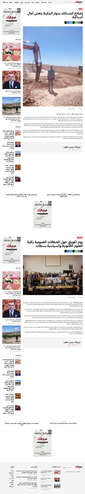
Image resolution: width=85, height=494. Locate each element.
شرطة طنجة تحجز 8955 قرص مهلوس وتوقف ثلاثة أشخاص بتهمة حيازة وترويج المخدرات (27, 484)
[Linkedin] (68, 22)
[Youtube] (69, 150)
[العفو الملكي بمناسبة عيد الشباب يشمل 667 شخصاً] (11, 80)
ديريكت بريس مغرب (71, 108)
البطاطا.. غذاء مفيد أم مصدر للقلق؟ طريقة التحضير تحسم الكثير (9, 169)
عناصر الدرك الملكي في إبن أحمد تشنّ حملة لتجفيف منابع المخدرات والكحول (26, 471)
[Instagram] (78, 150)
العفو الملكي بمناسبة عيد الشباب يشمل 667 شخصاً (13, 92)
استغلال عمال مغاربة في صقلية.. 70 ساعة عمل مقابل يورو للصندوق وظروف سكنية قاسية (12, 118)
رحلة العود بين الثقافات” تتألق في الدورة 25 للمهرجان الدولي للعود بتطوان (63, 195)
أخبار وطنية (18, 68)
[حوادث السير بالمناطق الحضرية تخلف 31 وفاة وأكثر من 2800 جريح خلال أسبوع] (18, 179)
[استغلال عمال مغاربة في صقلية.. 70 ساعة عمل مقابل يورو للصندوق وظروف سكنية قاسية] (11, 106)
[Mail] (74, 150)
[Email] (65, 22)
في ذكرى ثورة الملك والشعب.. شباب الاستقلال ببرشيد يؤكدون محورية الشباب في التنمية (12, 64)
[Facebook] (79, 22)
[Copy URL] (81, 22)
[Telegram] (71, 22)
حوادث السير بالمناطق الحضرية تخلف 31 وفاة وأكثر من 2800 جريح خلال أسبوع (8, 180)
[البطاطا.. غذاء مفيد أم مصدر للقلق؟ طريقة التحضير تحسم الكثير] (18, 167)
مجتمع (19, 122)
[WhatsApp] (76, 22)
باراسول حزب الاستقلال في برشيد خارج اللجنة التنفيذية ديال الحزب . (26, 477)
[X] (73, 22)
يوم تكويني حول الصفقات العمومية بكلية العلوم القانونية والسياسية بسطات (21, 195)
